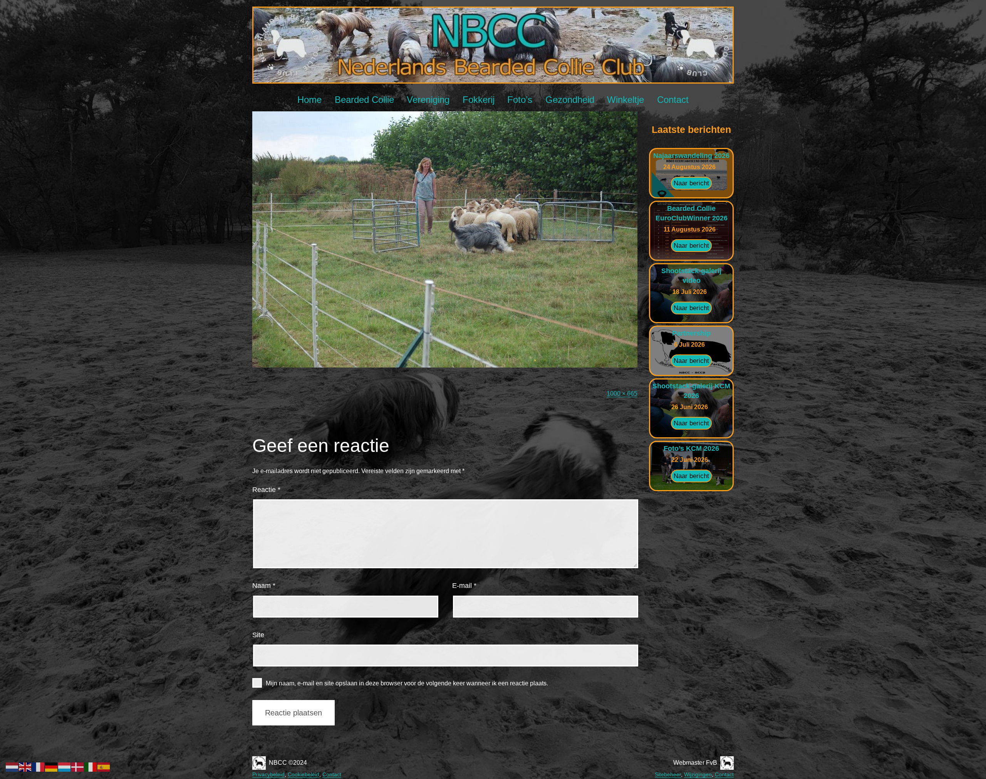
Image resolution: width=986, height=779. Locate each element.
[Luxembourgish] (64, 766)
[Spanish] (104, 766)
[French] (38, 766)
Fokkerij (479, 99)
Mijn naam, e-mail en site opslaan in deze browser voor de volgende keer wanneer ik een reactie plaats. (407, 683)
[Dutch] (12, 766)
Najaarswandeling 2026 (691, 155)
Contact (673, 99)
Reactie (266, 490)
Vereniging (428, 99)
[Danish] (77, 766)
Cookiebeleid (303, 774)
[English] (25, 766)
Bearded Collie (364, 99)
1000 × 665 (622, 393)
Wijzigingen (698, 774)
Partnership (691, 333)
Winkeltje (625, 99)
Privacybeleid (268, 774)
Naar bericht (691, 183)
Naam (263, 585)
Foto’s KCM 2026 (691, 448)
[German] (51, 766)
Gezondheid (569, 99)
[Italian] (90, 766)
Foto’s (519, 99)
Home (309, 99)
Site (258, 635)
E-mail (464, 585)
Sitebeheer (668, 774)
